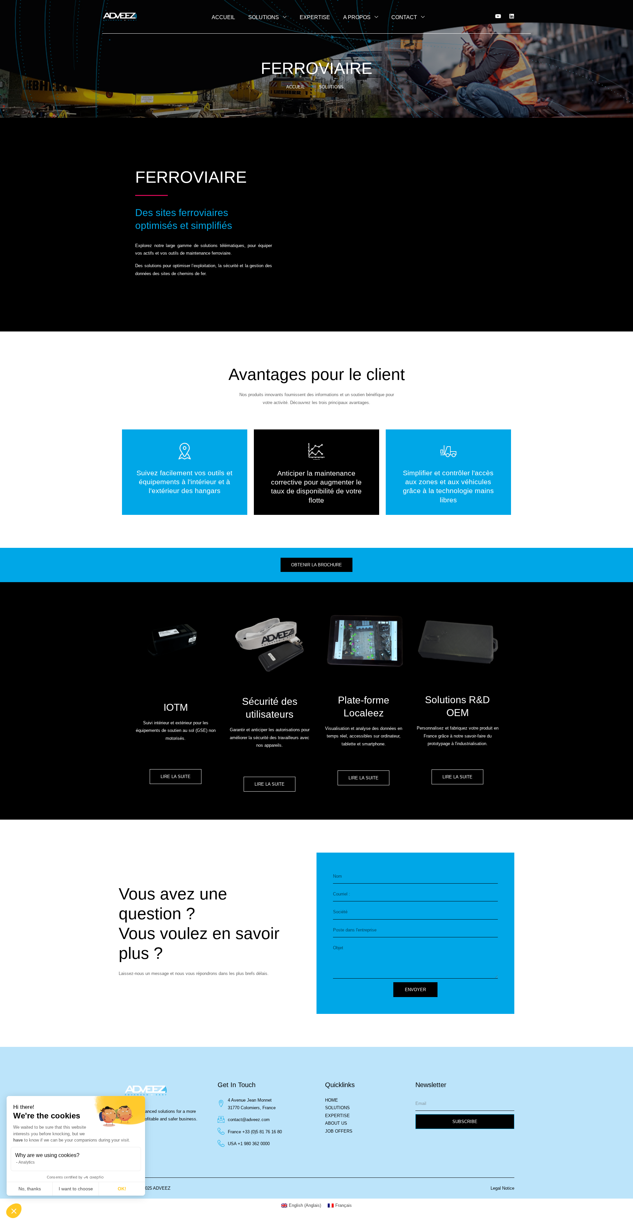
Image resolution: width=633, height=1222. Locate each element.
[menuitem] (301, 1205)
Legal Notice (502, 1188)
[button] (14, 1211)
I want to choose (76, 1188)
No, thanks (29, 1188)
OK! (122, 1188)
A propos (357, 17)
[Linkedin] (511, 16)
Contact (404, 17)
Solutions (263, 17)
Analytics (26, 1162)
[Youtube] (498, 16)
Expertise (315, 17)
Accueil (223, 17)
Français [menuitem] (343, 1205)
